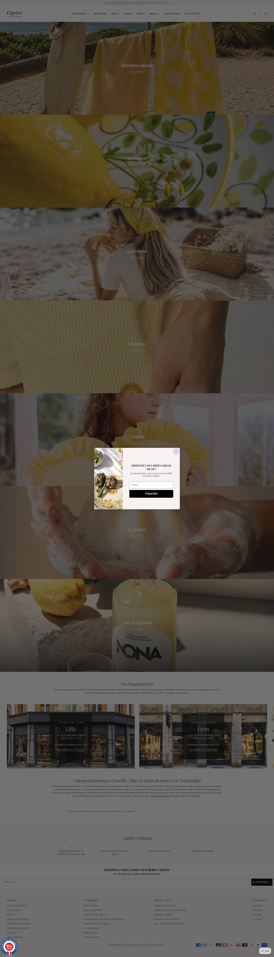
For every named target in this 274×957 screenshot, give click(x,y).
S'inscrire (151, 493)
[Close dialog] (176, 451)
